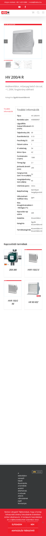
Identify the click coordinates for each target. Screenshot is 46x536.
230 (32, 140)
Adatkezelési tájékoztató (23, 530)
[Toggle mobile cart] (33, 12)
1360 (33, 157)
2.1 (32, 162)
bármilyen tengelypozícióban (38, 191)
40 (32, 205)
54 (32, 148)
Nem (32, 524)
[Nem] (43, 522)
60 (32, 180)
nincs (33, 186)
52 (32, 174)
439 (32, 213)
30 (32, 132)
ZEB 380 (13, 269)
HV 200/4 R (35, 115)
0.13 (32, 136)
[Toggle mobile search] (38, 12)
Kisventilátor (36, 218)
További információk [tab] (8, 110)
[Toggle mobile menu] (43, 12)
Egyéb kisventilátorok (21, 97)
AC (32, 152)
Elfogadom (17, 524)
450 (32, 126)
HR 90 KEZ (33, 302)
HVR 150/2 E (33, 269)
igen (32, 197)
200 (32, 168)
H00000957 (35, 119)
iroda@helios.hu (35, 2)
